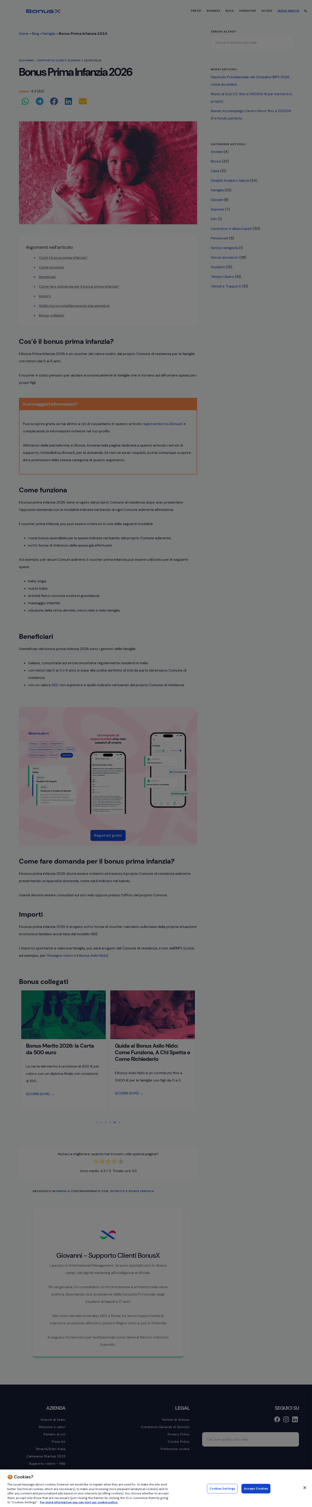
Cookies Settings (222, 1489)
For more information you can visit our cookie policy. (79, 1502)
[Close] (305, 1488)
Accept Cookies (256, 1489)
